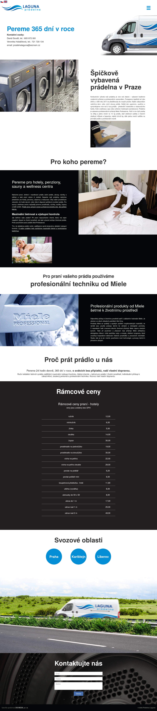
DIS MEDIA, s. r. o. (21, 708)
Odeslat (78, 694)
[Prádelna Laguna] (21, 6)
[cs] (2, 1)
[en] (5, 1)
